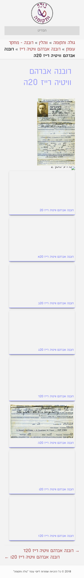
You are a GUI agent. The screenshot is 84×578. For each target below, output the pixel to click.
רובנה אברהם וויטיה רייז (39, 49)
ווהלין (43, 42)
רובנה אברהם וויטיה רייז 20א (56, 257)
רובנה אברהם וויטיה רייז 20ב (56, 303)
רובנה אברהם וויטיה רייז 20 (57, 210)
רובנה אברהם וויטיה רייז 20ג (56, 350)
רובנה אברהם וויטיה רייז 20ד (56, 396)
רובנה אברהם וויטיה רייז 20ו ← (32, 557)
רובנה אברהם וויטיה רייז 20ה (56, 443)
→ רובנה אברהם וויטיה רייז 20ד (51, 550)
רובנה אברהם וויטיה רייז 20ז (56, 536)
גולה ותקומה (64, 42)
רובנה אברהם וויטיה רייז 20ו (56, 489)
